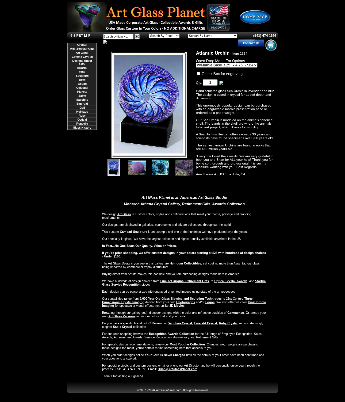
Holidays (82, 111)
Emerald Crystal (205, 323)
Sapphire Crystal (180, 323)
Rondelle (82, 123)
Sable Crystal (122, 327)
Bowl (82, 79)
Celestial (82, 87)
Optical (82, 119)
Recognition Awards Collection (171, 334)
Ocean (82, 83)
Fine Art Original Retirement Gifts (184, 281)
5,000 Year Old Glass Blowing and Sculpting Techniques (181, 298)
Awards (82, 67)
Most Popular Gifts (82, 48)
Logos (210, 302)
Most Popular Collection (187, 344)
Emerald (82, 103)
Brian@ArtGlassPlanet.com (177, 369)
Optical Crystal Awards (230, 281)
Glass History (82, 127)
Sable (82, 95)
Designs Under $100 (82, 62)
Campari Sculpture (133, 232)
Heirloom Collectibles (185, 263)
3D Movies (176, 305)
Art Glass (82, 52)
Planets (82, 91)
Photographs (185, 302)
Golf (82, 107)
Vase (82, 71)
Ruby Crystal (228, 323)
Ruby (82, 115)
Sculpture (82, 75)
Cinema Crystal (82, 56)
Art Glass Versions (121, 316)
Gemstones (235, 312)
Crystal (82, 44)
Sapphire (82, 99)
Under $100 (112, 256)
